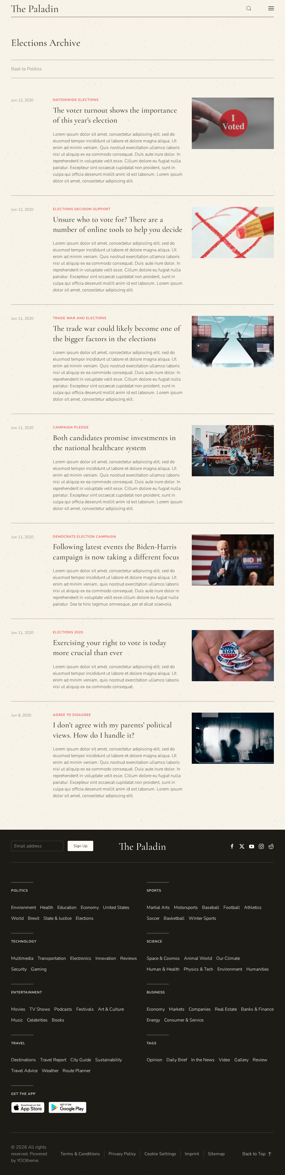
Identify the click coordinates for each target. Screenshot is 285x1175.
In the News (203, 1060)
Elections (85, 918)
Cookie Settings (160, 1154)
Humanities (257, 969)
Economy (90, 907)
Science (154, 941)
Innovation (105, 958)
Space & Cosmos (163, 958)
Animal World (198, 958)
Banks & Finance (257, 1009)
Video (224, 1060)
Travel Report (53, 1060)
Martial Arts (158, 907)
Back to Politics (26, 69)
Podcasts (63, 1009)
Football (231, 907)
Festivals (85, 1009)
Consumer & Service (183, 1020)
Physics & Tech (198, 969)
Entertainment (26, 992)
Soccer (153, 918)
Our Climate (228, 958)
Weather (50, 1071)
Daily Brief (176, 1060)
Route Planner (76, 1071)
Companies (200, 1009)
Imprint (192, 1154)
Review (260, 1060)
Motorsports (186, 907)
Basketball (174, 918)
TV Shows (40, 1009)
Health (46, 907)
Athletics (253, 907)
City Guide (80, 1060)
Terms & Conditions (80, 1154)
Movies (18, 1009)
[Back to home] (34, 8)
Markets (177, 1009)
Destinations (23, 1060)
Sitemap (216, 1154)
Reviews (128, 958)
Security (19, 969)
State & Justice (57, 918)
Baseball (210, 907)
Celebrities (37, 1020)
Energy (153, 1020)
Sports (154, 890)
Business (156, 992)
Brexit (33, 918)
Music (17, 1020)
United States (116, 907)
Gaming (38, 969)
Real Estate (226, 1009)
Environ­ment (23, 907)
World (17, 918)
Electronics (80, 958)
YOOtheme (27, 1160)
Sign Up (80, 846)
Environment (229, 969)
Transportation (52, 958)
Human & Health (163, 969)
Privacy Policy (122, 1154)
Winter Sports (202, 918)
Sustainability (108, 1060)
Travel (18, 1043)
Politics (19, 890)
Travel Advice (24, 1071)
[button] (249, 8)
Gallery (241, 1060)
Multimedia (22, 958)
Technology (23, 941)
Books (58, 1020)
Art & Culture (111, 1009)
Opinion (154, 1060)
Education (67, 907)
